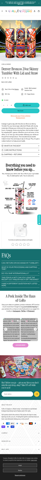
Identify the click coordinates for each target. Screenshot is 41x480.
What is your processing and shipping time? (19, 268)
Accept (20, 465)
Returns (17, 89)
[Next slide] (39, 3)
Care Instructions (13, 150)
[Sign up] (36, 394)
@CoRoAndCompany (20, 345)
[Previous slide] (2, 3)
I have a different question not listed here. (19, 284)
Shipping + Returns (13, 154)
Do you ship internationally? (15, 273)
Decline (20, 470)
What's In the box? (12, 146)
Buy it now (20, 111)
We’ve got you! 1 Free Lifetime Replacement (20, 117)
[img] (8, 78)
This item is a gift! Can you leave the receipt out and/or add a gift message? (20, 278)
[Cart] (39, 11)
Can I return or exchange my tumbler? (20, 263)
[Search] (6, 11)
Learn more (34, 460)
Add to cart (28, 105)
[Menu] (2, 11)
